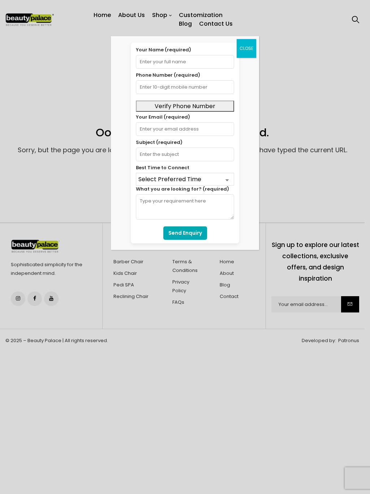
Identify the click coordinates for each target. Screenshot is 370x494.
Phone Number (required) (168, 75)
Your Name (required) (163, 49)
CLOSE (246, 48)
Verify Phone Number (185, 106)
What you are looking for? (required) (182, 189)
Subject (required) (159, 142)
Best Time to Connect (162, 167)
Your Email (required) (163, 117)
